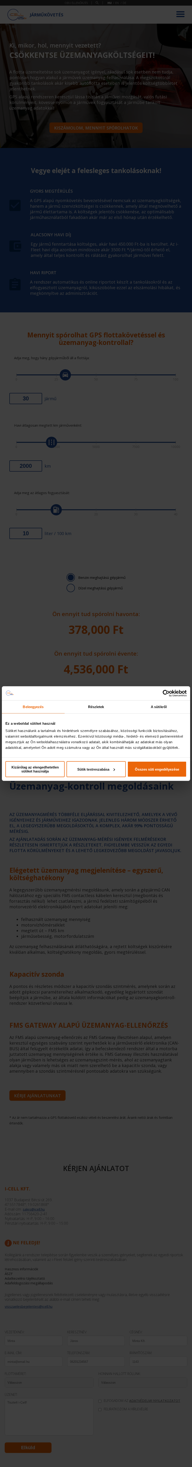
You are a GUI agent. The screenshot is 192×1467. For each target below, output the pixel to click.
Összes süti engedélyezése (157, 769)
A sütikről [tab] (159, 707)
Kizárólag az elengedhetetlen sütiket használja (35, 769)
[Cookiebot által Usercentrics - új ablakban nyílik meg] (166, 693)
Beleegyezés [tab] (33, 707)
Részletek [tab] (96, 707)
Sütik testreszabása (93, 769)
